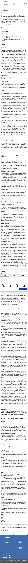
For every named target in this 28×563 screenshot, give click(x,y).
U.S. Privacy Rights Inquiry (25, 560)
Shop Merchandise (20, 546)
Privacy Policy (4, 179)
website (24, 129)
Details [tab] (14, 275)
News (20, 543)
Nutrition (20, 548)
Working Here (6, 4)
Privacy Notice (14, 450)
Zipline (5, 225)
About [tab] (23, 275)
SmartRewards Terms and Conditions (19, 560)
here (5, 239)
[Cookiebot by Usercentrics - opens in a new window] (24, 273)
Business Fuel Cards (6, 5)
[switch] (11, 286)
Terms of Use (15, 560)
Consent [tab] (5, 275)
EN (1, 3)
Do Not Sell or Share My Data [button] (8, 560)
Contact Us (20, 542)
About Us (5, 1)
